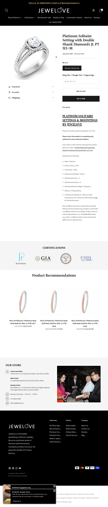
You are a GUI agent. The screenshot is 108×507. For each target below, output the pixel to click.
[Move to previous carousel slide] (6, 303)
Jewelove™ (22, 473)
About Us (88, 17)
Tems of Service (71, 435)
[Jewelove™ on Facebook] (9, 468)
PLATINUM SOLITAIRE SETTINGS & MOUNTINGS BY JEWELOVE (79, 120)
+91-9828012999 (55, 22)
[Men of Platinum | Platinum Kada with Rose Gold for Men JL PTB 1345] (85, 301)
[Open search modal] (6, 10)
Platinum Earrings (78, 498)
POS (9, 476)
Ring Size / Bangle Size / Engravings (78, 75)
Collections (28, 17)
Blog (83, 435)
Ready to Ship (58, 17)
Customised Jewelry (74, 17)
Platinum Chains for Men (85, 494)
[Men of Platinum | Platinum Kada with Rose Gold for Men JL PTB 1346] (54, 301)
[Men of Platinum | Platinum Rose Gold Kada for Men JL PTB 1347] (22, 301)
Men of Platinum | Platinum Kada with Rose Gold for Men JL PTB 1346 (54, 323)
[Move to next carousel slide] (56, 57)
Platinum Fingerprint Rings (62, 498)
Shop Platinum (14, 17)
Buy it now (81, 99)
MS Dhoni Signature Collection (60, 425)
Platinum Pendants (92, 498)
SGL (96, 198)
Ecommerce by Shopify (20, 476)
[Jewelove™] (54, 10)
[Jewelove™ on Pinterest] (13, 468)
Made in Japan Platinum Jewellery (62, 438)
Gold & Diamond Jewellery (59, 442)
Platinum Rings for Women (67, 494)
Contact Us (85, 429)
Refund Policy (71, 429)
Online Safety (71, 425)
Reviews (97, 17)
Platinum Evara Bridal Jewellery (61, 435)
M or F (65, 62)
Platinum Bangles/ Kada (63, 502)
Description (66, 107)
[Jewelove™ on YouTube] (20, 468)
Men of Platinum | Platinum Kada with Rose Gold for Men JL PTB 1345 (85, 323)
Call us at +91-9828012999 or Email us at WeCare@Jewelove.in (54, 3)
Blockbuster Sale (44, 17)
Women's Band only (72, 68)
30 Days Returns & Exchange (76, 432)
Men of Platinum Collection (59, 429)
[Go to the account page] (93, 10)
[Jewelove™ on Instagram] (16, 468)
